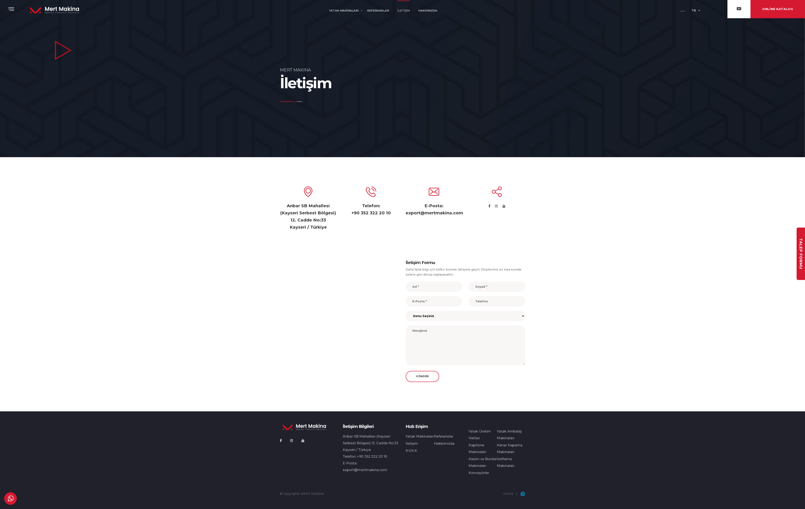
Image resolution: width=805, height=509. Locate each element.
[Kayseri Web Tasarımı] (522, 494)
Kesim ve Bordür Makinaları (483, 462)
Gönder (422, 376)
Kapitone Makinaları (477, 448)
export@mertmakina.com (434, 212)
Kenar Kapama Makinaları (509, 448)
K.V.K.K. (412, 451)
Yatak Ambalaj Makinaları (509, 434)
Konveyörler (479, 473)
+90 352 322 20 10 (371, 212)
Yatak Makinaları (420, 436)
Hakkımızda (444, 444)
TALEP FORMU (801, 253)
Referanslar (443, 436)
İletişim (412, 444)
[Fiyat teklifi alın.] (10, 498)
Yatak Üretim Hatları (480, 434)
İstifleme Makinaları (505, 462)
